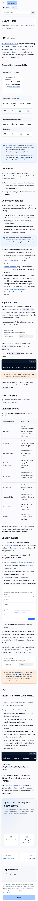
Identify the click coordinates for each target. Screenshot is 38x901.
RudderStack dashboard (20, 183)
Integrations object (14, 87)
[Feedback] (15, 874)
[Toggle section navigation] (3, 3)
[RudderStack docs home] (19, 870)
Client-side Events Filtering (13, 260)
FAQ (30, 221)
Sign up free (11, 3)
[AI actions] (34, 21)
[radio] (13, 7)
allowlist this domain (23, 158)
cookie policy (15, 889)
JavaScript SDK (10, 148)
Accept (19, 897)
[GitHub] (6, 874)
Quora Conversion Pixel (10, 44)
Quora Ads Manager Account (23, 562)
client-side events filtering (14, 785)
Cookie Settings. (7, 893)
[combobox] (19, 12)
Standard (5, 402)
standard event (18, 672)
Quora (14, 52)
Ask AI (7, 7)
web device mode (10, 267)
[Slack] (10, 874)
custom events (12, 545)
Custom (14, 402)
